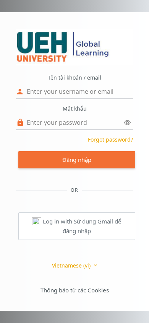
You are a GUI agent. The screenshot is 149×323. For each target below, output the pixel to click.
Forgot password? (110, 139)
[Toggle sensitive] (127, 122)
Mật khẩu (75, 108)
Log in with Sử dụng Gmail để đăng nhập (81, 226)
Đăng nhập (76, 159)
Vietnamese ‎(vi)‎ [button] (72, 265)
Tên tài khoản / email (74, 77)
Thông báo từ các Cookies (74, 290)
